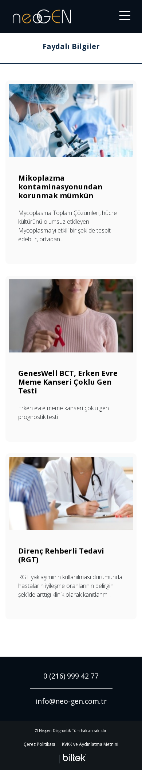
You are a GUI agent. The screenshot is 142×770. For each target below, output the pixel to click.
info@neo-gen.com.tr (71, 701)
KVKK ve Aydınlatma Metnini (90, 744)
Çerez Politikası (39, 744)
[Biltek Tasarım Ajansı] (73, 757)
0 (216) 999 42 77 (71, 676)
